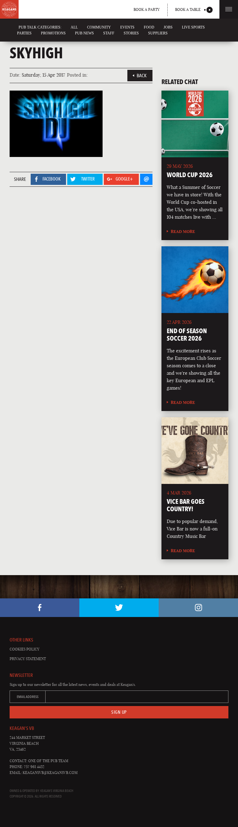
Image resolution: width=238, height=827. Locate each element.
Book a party (147, 9)
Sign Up (119, 712)
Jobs (168, 27)
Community (99, 27)
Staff (108, 33)
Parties (24, 33)
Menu (228, 9)
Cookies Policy (24, 649)
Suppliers (158, 33)
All (74, 27)
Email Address (27, 697)
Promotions (53, 33)
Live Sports (193, 27)
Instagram (198, 607)
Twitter (119, 607)
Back (142, 75)
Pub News (84, 33)
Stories (131, 33)
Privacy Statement (28, 658)
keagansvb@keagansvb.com (50, 772)
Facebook (39, 607)
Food (149, 27)
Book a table (188, 9)
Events (127, 27)
